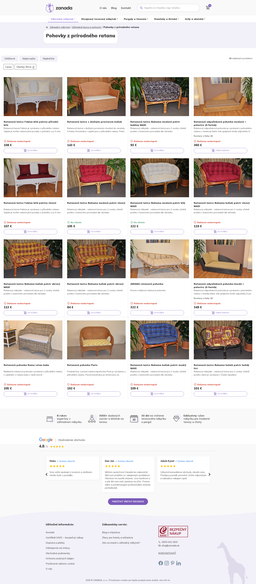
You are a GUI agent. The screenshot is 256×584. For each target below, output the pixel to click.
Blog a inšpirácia (111, 532)
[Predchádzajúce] (46, 474)
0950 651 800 (170, 542)
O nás (103, 7)
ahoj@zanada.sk (170, 545)
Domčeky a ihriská (165, 18)
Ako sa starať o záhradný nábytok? (121, 542)
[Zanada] (59, 7)
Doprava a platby (55, 542)
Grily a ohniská (194, 18)
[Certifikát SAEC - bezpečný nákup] (184, 531)
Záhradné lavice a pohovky (86, 27)
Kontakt (126, 7)
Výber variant (222, 150)
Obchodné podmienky (58, 553)
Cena (8, 66)
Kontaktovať (167, 553)
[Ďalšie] (209, 474)
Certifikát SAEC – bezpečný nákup (64, 537)
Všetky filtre (23, 66)
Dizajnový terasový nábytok (98, 18)
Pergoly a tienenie (135, 18)
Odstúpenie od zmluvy (58, 547)
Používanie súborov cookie (60, 563)
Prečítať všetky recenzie (128, 501)
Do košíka (32, 150)
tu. (169, 580)
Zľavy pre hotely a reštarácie (117, 537)
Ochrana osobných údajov (60, 558)
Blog (114, 7)
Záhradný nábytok (62, 18)
